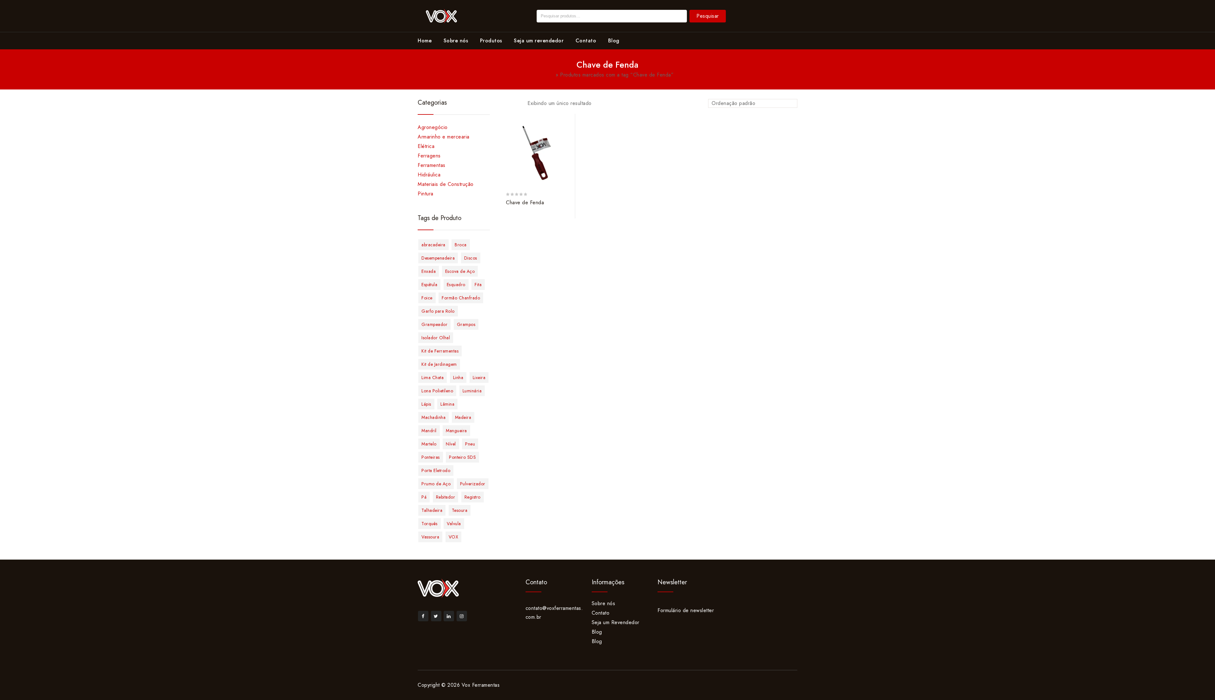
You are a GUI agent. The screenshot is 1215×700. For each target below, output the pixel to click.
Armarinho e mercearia (444, 136)
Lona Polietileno (437, 391)
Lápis (426, 404)
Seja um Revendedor (615, 622)
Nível (451, 444)
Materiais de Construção (446, 184)
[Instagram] (462, 616)
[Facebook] (423, 616)
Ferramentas (432, 165)
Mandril (429, 430)
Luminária (472, 391)
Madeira (463, 417)
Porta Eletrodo (435, 470)
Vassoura (430, 537)
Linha (458, 377)
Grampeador (434, 324)
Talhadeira (431, 510)
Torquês (429, 523)
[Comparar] (567, 137)
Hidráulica (429, 174)
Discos (470, 258)
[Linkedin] (449, 616)
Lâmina (447, 404)
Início (547, 74)
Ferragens (429, 155)
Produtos (491, 40)
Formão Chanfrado (461, 298)
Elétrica (426, 146)
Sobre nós (456, 40)
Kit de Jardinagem (439, 364)
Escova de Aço (460, 271)
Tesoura (460, 510)
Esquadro (456, 284)
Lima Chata (432, 377)
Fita (478, 284)
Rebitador (445, 497)
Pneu (470, 444)
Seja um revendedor (539, 40)
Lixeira (479, 377)
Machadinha (433, 417)
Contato (586, 40)
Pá (424, 497)
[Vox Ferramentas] (441, 15)
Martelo (429, 444)
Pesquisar (707, 16)
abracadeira (433, 245)
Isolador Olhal (435, 338)
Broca (461, 245)
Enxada (428, 271)
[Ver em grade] (505, 104)
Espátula (429, 284)
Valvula (454, 523)
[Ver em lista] (516, 104)
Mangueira (456, 430)
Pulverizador (472, 484)
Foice (427, 298)
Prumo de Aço (436, 484)
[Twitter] (436, 616)
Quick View (567, 149)
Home (425, 40)
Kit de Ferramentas (439, 351)
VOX (453, 537)
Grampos (466, 324)
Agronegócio (433, 127)
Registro (472, 497)
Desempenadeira (438, 258)
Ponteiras (430, 457)
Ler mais (567, 125)
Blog (614, 40)
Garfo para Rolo (438, 311)
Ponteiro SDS (462, 457)
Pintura (425, 193)
